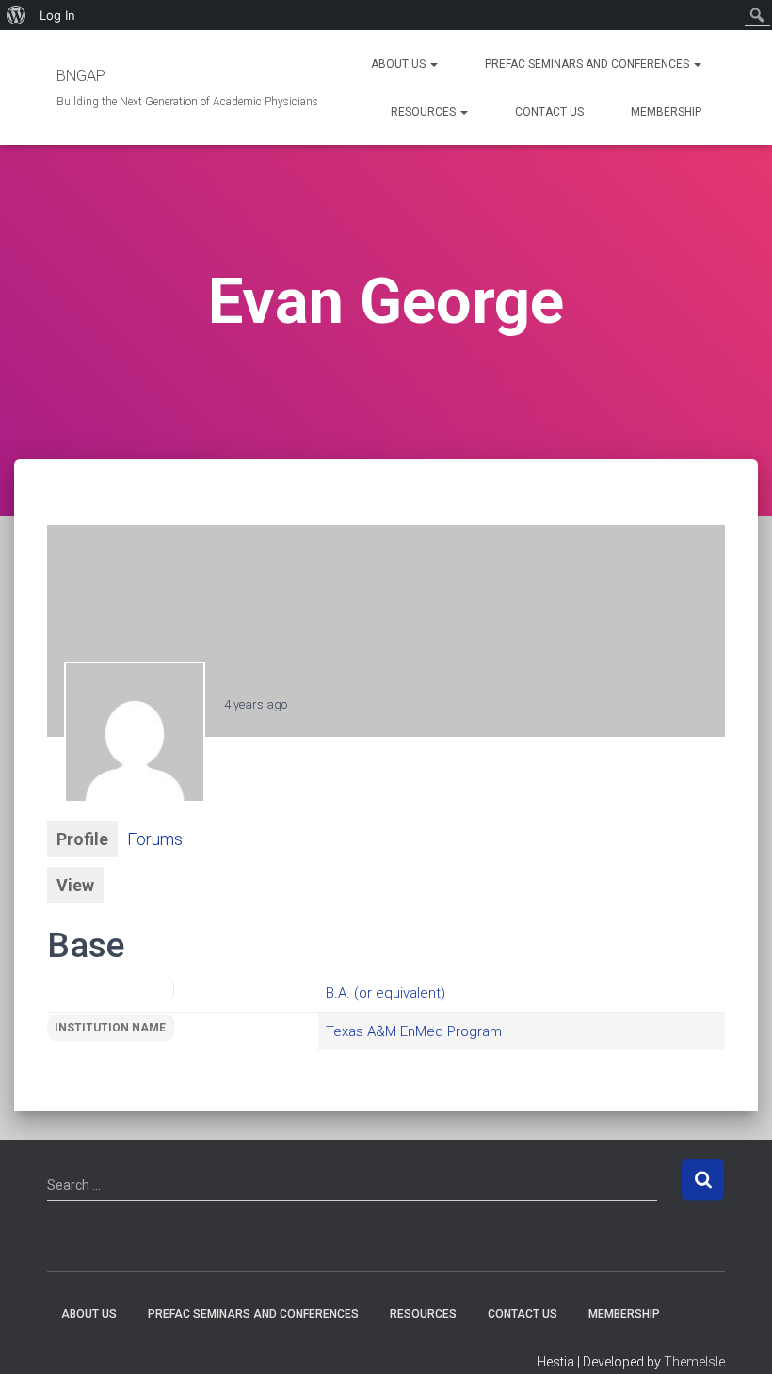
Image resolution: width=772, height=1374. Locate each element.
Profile (82, 839)
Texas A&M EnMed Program (414, 1031)
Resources (424, 112)
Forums (155, 839)
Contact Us (549, 112)
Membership (666, 112)
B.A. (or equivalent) (385, 992)
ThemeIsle (694, 1361)
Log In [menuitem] (57, 15)
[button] (433, 64)
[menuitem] (16, 15)
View (75, 885)
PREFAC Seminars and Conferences (588, 64)
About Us (399, 64)
